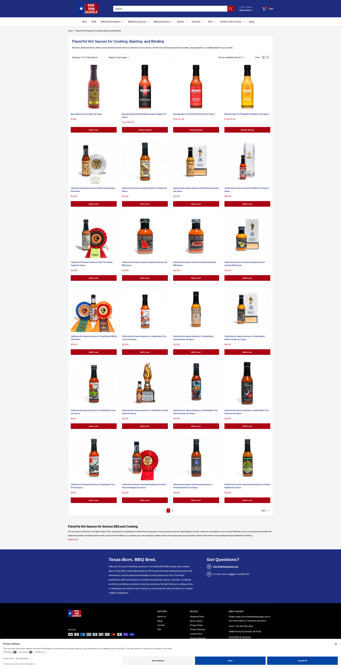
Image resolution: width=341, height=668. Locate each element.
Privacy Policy (196, 625)
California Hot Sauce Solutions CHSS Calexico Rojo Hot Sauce (93, 189)
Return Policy (196, 620)
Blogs (251, 21)
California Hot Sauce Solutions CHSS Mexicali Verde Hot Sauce (195, 189)
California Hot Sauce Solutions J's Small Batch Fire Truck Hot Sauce (144, 337)
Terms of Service (198, 638)
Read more (73, 539)
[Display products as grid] (263, 57)
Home (70, 31)
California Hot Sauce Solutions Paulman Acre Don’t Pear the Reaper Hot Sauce (144, 486)
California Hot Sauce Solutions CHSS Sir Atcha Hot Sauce (246, 189)
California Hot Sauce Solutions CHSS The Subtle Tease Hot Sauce (92, 263)
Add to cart (94, 130)
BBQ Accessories (162, 21)
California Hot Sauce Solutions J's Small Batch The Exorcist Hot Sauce (246, 412)
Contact (161, 625)
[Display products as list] (268, 57)
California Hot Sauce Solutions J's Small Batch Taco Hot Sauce (93, 412)
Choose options (145, 130)
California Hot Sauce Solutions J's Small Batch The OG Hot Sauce (93, 486)
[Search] (230, 9)
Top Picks (196, 21)
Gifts (210, 21)
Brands (180, 21)
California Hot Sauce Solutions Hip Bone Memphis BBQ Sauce (194, 263)
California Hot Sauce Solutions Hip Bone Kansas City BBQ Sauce (144, 263)
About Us (161, 616)
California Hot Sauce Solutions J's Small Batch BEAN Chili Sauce (94, 337)
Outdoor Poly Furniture (230, 21)
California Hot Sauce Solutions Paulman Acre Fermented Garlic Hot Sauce (192, 486)
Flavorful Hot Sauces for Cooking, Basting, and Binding (98, 31)
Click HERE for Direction (240, 637)
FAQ (159, 629)
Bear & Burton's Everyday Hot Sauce (86, 114)
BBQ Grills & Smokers (111, 21)
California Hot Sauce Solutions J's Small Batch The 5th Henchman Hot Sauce (195, 412)
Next (264, 510)
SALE (84, 21)
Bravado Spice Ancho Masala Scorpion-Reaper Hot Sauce (144, 115)
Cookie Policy (196, 633)
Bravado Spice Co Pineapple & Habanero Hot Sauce (246, 114)
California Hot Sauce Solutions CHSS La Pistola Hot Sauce (144, 189)
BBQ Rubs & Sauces (137, 21)
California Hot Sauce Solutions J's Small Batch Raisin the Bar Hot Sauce (244, 337)
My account (245, 10)
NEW (94, 21)
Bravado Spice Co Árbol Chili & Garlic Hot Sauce (194, 114)
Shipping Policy (197, 616)
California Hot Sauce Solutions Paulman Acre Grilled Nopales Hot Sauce (247, 486)
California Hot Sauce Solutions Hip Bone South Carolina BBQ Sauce (244, 263)
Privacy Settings (197, 629)
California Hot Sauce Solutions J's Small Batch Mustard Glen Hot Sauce (193, 337)
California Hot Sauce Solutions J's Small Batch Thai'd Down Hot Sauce (145, 412)
